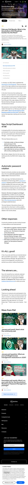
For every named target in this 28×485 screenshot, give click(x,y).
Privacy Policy (5, 454)
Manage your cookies (9, 482)
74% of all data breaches (10, 200)
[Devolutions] (8, 1)
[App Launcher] (25, 1)
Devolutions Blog (8, 6)
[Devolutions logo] (14, 401)
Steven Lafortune (7, 335)
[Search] (20, 1)
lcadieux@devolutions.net (8, 281)
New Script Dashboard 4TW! (9, 65)
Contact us (14, 461)
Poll (2, 26)
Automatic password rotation (9, 68)
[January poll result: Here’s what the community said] (14, 319)
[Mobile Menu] (3, 1)
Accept (20, 482)
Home (4, 20)
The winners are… (6, 75)
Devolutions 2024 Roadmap (9, 84)
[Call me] (23, 1)
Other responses (6, 70)
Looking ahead (6, 78)
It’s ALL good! (6, 73)
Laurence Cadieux (7, 44)
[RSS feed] (22, 26)
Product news (12, 20)
